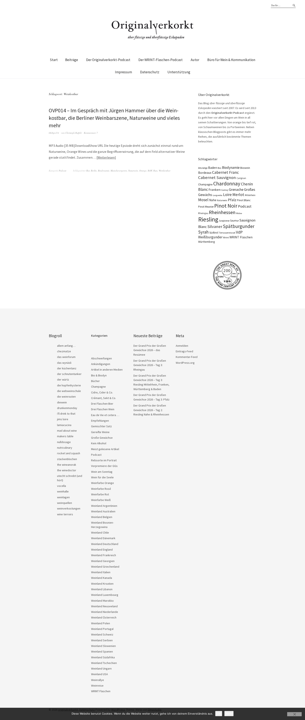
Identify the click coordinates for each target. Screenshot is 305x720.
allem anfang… (66, 346)
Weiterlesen (106, 157)
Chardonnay (226, 183)
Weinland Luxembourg (104, 595)
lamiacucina (64, 425)
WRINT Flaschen (241, 237)
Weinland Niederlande (104, 612)
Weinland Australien (103, 511)
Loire (227, 194)
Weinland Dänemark (103, 538)
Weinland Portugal (102, 629)
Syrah (203, 232)
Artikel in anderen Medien (107, 369)
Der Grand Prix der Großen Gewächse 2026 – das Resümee (149, 350)
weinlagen (63, 497)
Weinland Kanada (101, 578)
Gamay (224, 190)
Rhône (239, 213)
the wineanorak (66, 465)
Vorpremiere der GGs (104, 466)
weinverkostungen (68, 508)
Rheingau (203, 213)
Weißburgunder (210, 237)
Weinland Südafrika (103, 657)
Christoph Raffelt (73, 132)
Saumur (234, 220)
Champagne (205, 184)
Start (54, 60)
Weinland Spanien (102, 651)
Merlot (238, 194)
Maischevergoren (119, 170)
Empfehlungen (100, 420)
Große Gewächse (102, 438)
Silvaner (214, 226)
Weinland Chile (100, 532)
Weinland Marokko (102, 600)
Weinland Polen (100, 623)
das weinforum (66, 357)
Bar (88, 170)
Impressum (123, 72)
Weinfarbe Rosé (101, 489)
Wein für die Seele (102, 477)
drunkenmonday (67, 408)
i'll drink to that (66, 413)
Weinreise (97, 685)
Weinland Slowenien (103, 646)
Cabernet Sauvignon (217, 177)
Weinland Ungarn (101, 668)
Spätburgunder (238, 226)
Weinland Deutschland (104, 544)
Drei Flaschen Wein (102, 409)
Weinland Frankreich (103, 555)
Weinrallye (97, 680)
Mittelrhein (250, 195)
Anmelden (182, 346)
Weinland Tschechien (104, 663)
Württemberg (206, 242)
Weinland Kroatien (102, 583)
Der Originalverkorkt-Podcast (108, 60)
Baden (212, 167)
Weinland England (102, 549)
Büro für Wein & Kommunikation (231, 60)
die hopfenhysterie (69, 385)
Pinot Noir (225, 205)
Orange (142, 170)
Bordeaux (204, 173)
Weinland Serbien (102, 640)
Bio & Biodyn (99, 375)
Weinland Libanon (101, 589)
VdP (239, 232)
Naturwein (133, 170)
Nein (229, 713)
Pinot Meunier (206, 206)
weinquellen (64, 503)
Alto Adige (202, 168)
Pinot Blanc (244, 200)
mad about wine (67, 430)
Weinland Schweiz (102, 634)
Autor (195, 60)
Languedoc (217, 195)
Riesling (208, 219)
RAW (150, 170)
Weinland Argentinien (104, 506)
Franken (215, 189)
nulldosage (64, 442)
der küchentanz (66, 368)
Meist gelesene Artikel (105, 449)
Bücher (95, 381)
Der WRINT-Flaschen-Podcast (160, 60)
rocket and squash (68, 453)
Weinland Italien (100, 572)
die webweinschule (69, 391)
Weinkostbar (164, 170)
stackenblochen (67, 459)
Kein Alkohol (98, 443)
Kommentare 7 (91, 132)
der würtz (63, 379)
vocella (61, 486)
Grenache (236, 189)
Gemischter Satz (101, 426)
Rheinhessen (222, 212)
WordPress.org (185, 363)
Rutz (155, 170)
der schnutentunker (69, 374)
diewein (62, 402)
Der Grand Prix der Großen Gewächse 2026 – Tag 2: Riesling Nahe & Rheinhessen (151, 410)
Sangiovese (224, 220)
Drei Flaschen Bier (102, 403)
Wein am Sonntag (101, 472)
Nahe (212, 200)
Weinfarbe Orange (102, 483)
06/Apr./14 (54, 132)
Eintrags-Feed (184, 351)
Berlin (94, 170)
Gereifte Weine (100, 432)
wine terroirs (65, 514)
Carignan (241, 178)
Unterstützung (178, 72)
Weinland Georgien (103, 561)
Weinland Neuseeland (104, 606)
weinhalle (63, 491)
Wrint (226, 237)
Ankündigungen (100, 364)
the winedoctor (66, 470)
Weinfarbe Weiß (101, 500)
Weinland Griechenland (105, 566)
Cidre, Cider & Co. (102, 392)
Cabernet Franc (225, 172)
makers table (65, 436)
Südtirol (213, 232)
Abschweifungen (101, 358)
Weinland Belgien (101, 517)
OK (219, 713)
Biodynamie (103, 170)
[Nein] (294, 714)
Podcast (62, 170)
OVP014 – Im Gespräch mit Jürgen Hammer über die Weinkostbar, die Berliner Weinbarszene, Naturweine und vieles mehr (114, 118)
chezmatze (64, 351)
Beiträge (71, 60)
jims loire (62, 419)
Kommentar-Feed (187, 357)
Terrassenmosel (227, 232)
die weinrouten (66, 396)
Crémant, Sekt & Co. (103, 398)
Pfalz (232, 199)
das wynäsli (64, 363)
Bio (219, 167)
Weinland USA (99, 674)
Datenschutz (149, 72)
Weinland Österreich (103, 617)
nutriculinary (64, 447)
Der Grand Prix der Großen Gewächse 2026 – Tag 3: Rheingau (149, 365)
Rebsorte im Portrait (104, 460)
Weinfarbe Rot (100, 494)
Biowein (245, 168)
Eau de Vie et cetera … (105, 415)
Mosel (203, 199)
